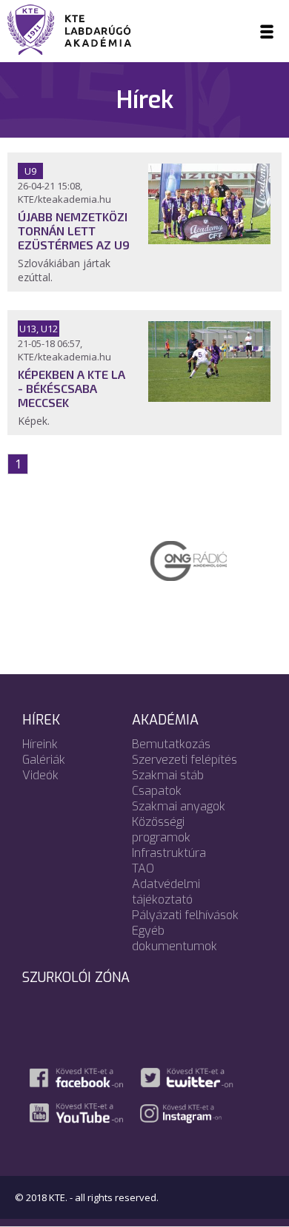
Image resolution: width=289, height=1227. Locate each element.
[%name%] (209, 240)
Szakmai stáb (168, 775)
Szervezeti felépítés (184, 759)
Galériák (43, 759)
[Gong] (147, 559)
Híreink (40, 744)
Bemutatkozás (171, 744)
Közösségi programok (161, 829)
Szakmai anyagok (178, 806)
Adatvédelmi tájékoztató (166, 891)
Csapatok (157, 791)
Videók (40, 775)
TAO (143, 868)
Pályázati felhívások (185, 915)
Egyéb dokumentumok (174, 938)
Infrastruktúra (169, 853)
